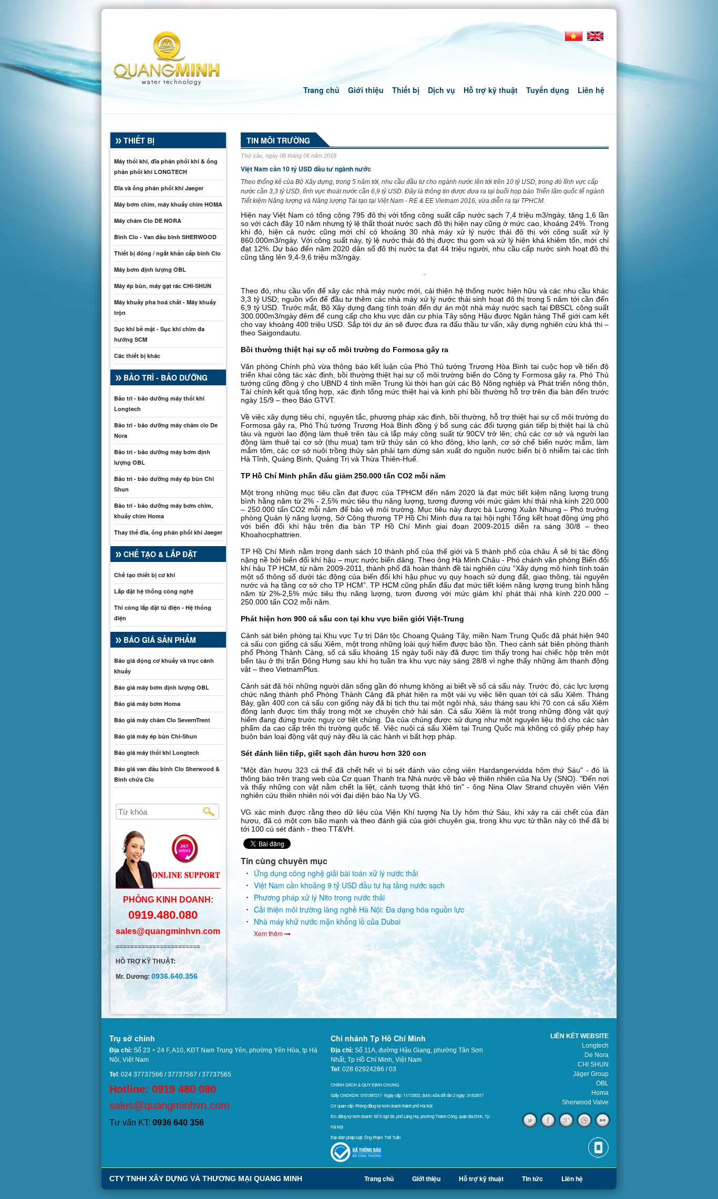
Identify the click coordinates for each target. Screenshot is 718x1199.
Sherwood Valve (585, 1102)
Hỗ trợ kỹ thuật (491, 90)
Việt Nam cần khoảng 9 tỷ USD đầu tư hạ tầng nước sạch (349, 885)
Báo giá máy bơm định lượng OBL (161, 687)
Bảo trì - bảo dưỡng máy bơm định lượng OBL (162, 457)
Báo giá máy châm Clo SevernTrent (162, 720)
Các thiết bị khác (137, 356)
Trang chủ (321, 90)
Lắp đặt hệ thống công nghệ (153, 591)
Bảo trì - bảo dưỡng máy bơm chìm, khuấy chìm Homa (163, 510)
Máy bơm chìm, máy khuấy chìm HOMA (168, 204)
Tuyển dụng (547, 90)
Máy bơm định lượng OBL (150, 269)
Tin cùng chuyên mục (284, 861)
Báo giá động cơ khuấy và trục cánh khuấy (164, 666)
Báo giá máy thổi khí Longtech (156, 752)
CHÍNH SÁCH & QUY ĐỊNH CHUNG (365, 1085)
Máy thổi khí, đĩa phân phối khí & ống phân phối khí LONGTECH (166, 166)
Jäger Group (591, 1074)
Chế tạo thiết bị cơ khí (144, 575)
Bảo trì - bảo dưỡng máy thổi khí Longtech (159, 403)
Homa (600, 1092)
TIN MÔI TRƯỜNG (278, 140)
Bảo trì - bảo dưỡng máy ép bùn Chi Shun (164, 484)
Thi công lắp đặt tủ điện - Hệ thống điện (162, 612)
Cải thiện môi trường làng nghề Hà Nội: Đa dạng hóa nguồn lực (359, 909)
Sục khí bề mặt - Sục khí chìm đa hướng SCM (159, 334)
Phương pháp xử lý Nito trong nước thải (319, 897)
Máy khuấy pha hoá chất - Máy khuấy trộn (165, 307)
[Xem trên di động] (598, 1147)
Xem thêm (269, 933)
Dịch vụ (441, 90)
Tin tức (532, 1178)
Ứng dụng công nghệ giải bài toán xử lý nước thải (336, 873)
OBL (602, 1083)
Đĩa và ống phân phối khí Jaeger (158, 188)
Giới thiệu (366, 90)
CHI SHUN (593, 1064)
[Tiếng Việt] (573, 36)
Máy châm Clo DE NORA (147, 220)
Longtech (595, 1045)
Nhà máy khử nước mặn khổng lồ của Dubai (327, 921)
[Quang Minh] (160, 56)
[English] (596, 36)
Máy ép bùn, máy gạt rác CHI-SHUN (162, 286)
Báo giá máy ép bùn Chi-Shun (155, 736)
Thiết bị (405, 90)
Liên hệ (591, 90)
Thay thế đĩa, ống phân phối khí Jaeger (168, 532)
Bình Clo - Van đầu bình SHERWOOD (165, 237)
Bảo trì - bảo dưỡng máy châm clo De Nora (166, 430)
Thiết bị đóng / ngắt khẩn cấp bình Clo (167, 253)
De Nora (596, 1055)
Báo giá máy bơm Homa (147, 704)
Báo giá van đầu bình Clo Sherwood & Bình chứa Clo (167, 774)
